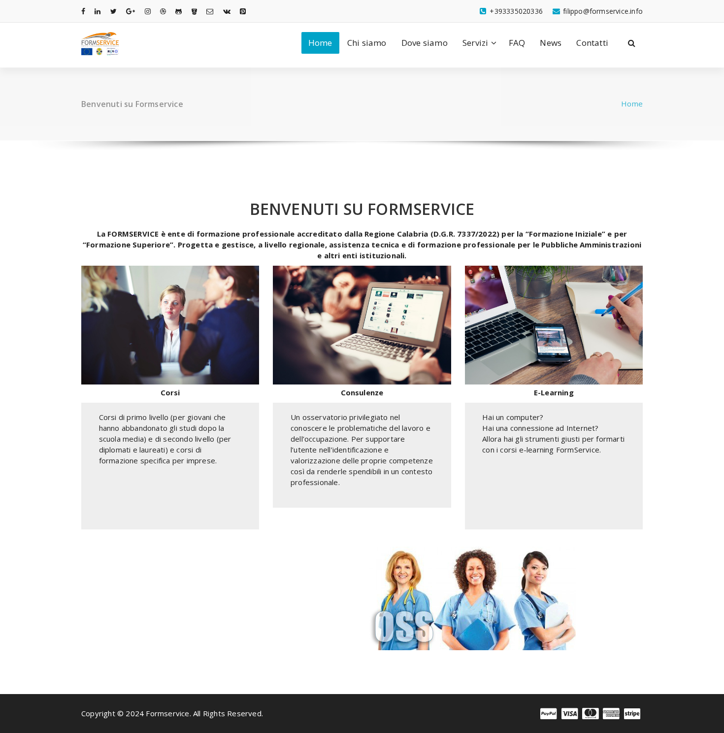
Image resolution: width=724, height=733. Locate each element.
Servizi (475, 42)
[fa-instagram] (148, 11)
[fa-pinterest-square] (243, 11)
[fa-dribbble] (163, 11)
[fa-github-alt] (178, 11)
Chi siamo (367, 42)
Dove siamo (424, 42)
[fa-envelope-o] (209, 11)
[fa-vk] (226, 11)
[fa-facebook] (83, 11)
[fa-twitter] (113, 11)
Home (320, 42)
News (550, 42)
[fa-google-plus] (130, 11)
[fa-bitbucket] (194, 11)
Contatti (592, 42)
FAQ (517, 42)
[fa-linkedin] (97, 11)
